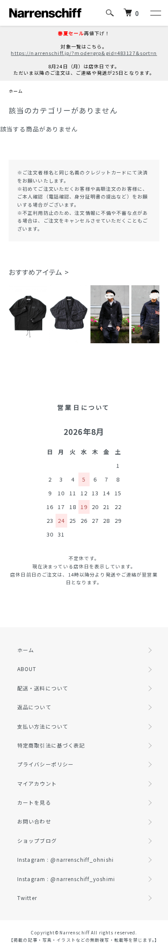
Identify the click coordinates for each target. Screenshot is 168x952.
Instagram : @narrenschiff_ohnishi (65, 859)
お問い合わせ (34, 821)
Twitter (27, 897)
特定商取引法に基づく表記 (51, 745)
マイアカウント (37, 783)
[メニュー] (155, 13)
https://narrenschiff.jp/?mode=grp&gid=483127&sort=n (84, 52)
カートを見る (34, 802)
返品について (34, 707)
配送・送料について (42, 688)
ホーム (16, 91)
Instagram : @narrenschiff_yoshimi (66, 878)
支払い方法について (42, 726)
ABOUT (27, 668)
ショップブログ (37, 840)
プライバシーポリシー (45, 764)
